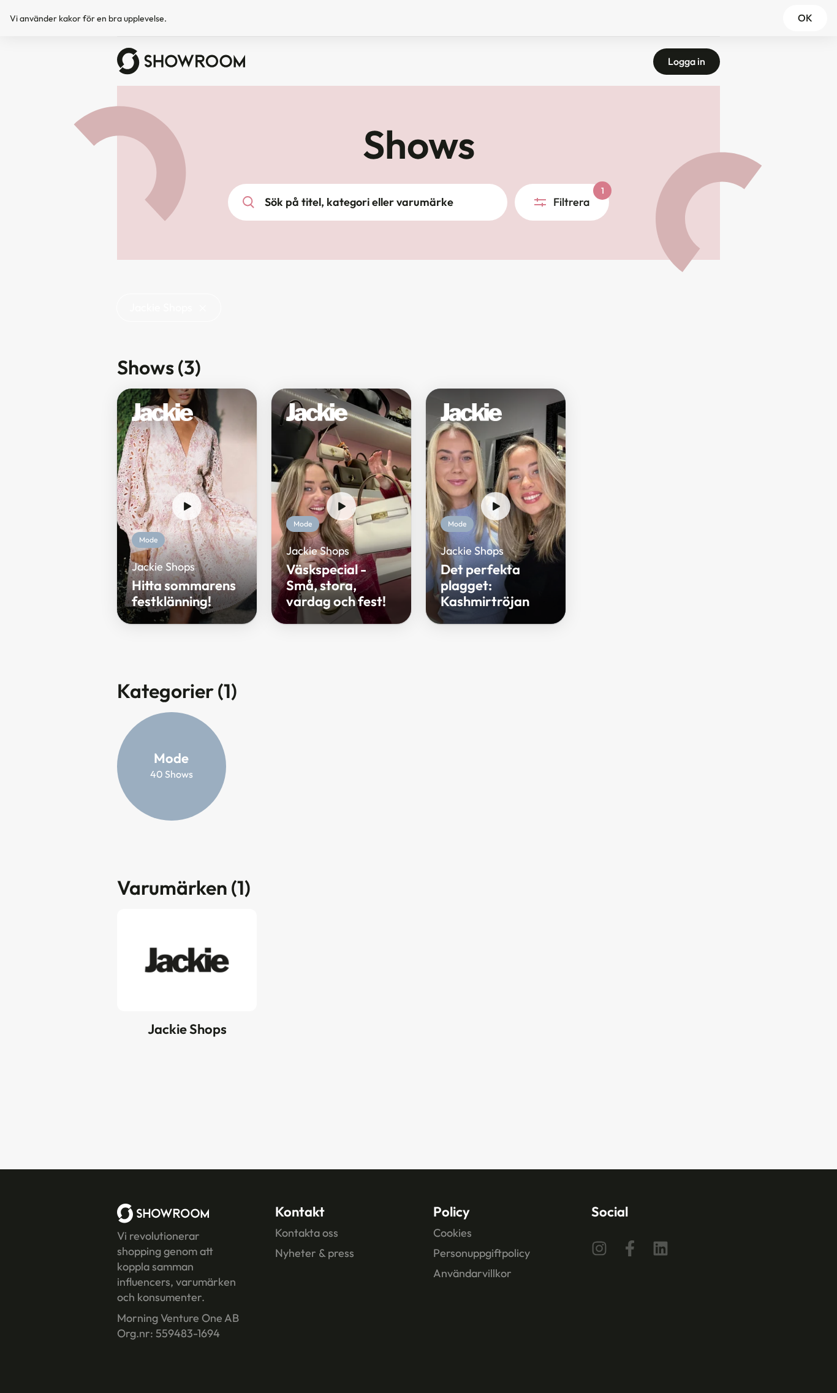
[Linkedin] (660, 1248)
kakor (70, 18)
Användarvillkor (472, 1273)
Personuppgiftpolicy (481, 1253)
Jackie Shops (160, 307)
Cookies (452, 1233)
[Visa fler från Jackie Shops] (162, 415)
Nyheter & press (314, 1253)
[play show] (187, 506)
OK (805, 18)
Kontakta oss (306, 1233)
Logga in (686, 61)
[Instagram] (599, 1248)
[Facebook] (630, 1248)
